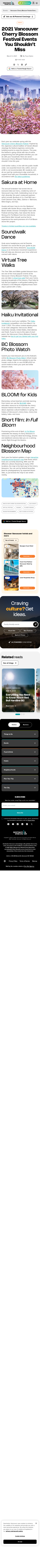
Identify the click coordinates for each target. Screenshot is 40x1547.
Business (26, 725)
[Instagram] (27, 824)
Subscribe (20, 813)
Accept (20, 1541)
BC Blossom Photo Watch (16, 358)
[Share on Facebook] (14, 64)
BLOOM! (23, 403)
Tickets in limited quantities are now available (19, 226)
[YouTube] (13, 824)
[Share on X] (18, 64)
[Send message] (35, 624)
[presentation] (20, 22)
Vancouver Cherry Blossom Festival (15, 144)
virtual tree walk (19, 278)
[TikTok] (18, 824)
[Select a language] (5, 861)
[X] (31, 824)
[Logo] (8, 3)
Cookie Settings (20, 1536)
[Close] (36, 1523)
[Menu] (37, 3)
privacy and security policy (14, 1531)
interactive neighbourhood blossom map (20, 458)
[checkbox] (2, 818)
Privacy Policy (31, 820)
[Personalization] (33, 3)
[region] (20, 1533)
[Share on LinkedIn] (21, 64)
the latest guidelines (22, 176)
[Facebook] (8, 824)
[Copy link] (25, 64)
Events (5, 10)
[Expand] (35, 734)
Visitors (14, 725)
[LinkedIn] (22, 824)
